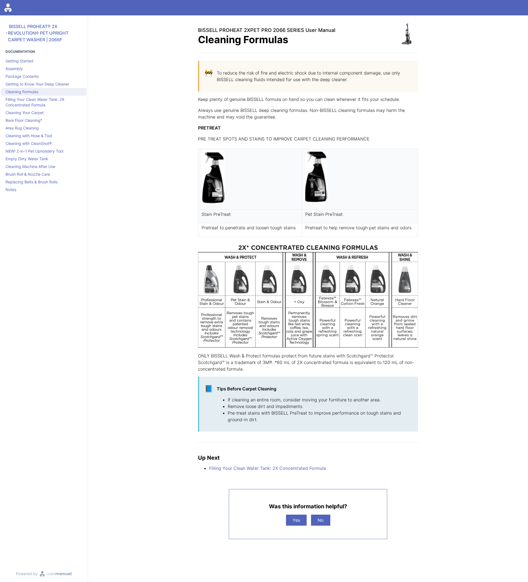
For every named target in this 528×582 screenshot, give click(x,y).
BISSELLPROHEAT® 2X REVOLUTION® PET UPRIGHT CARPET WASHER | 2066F (38, 33)
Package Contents (22, 76)
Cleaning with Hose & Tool (29, 135)
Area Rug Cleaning (22, 128)
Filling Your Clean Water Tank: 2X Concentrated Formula (35, 102)
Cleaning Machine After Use (30, 166)
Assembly (14, 68)
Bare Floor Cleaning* (24, 120)
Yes (296, 520)
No (321, 520)
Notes (11, 189)
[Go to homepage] (8, 8)
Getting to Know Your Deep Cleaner (37, 84)
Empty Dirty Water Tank (27, 158)
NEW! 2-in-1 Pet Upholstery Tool (34, 151)
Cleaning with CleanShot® (29, 143)
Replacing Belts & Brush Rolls (31, 182)
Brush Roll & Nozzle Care (28, 174)
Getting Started (19, 61)
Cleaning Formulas (22, 91)
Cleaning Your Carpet (25, 112)
